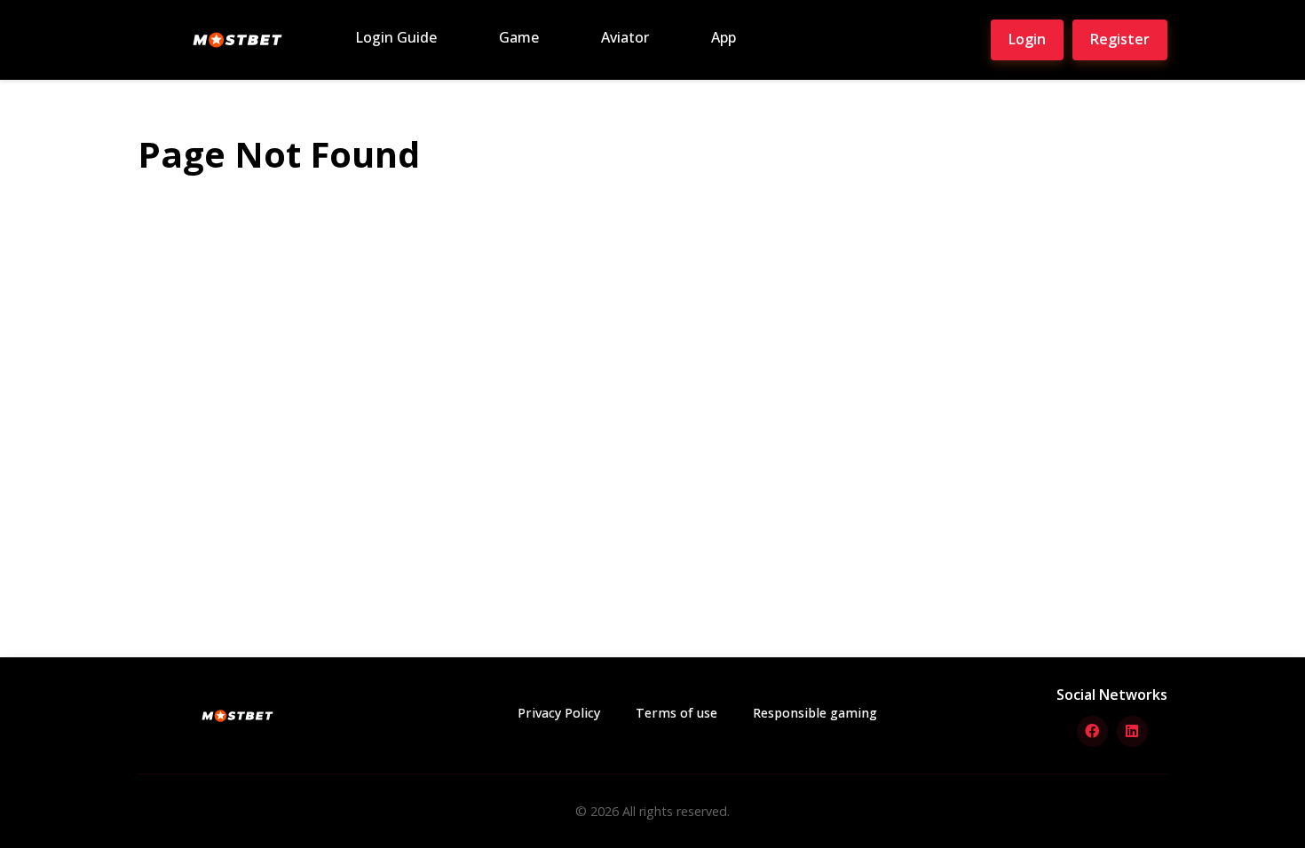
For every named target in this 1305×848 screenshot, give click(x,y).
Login (1027, 39)
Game (519, 37)
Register (1120, 39)
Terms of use (676, 712)
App (723, 37)
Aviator (625, 37)
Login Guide (396, 37)
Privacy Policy (559, 712)
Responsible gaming (815, 712)
